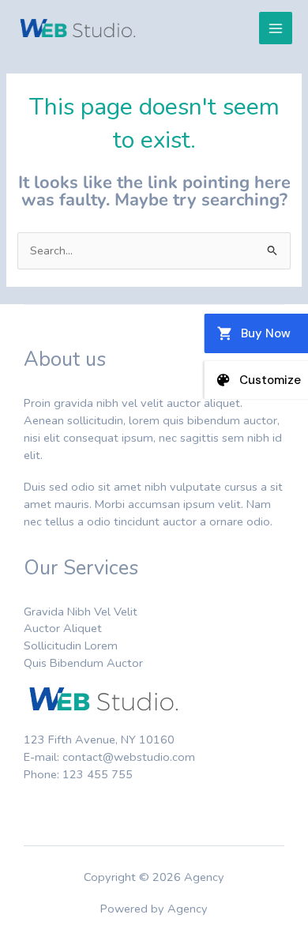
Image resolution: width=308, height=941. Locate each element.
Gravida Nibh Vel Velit (80, 611)
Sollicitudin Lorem (71, 645)
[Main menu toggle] (275, 28)
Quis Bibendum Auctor (83, 663)
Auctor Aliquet (63, 628)
